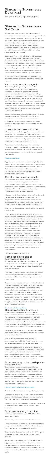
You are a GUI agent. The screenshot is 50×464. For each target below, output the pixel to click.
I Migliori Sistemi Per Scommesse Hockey (20, 387)
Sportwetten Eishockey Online (15, 308)
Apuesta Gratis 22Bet (12, 158)
